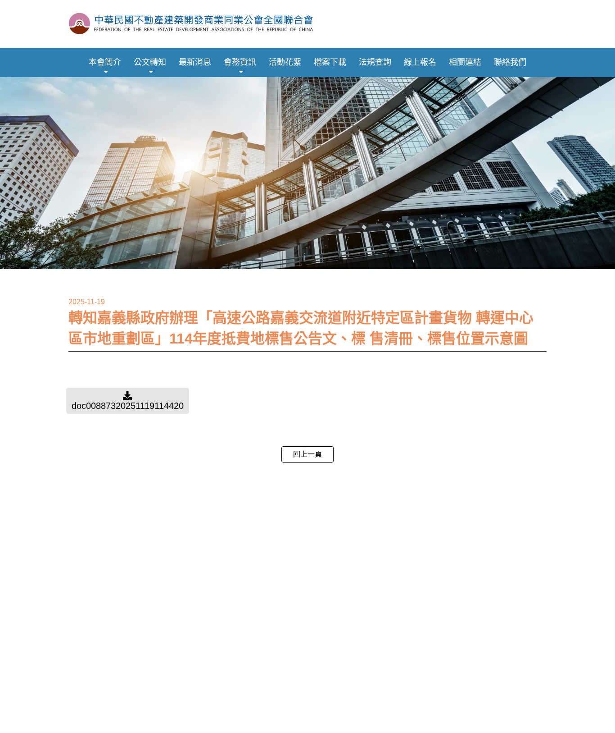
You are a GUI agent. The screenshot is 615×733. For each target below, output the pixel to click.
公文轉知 (150, 62)
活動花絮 (285, 62)
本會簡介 (105, 62)
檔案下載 (330, 62)
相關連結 (465, 62)
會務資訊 (240, 62)
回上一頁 (307, 454)
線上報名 (420, 62)
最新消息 (195, 62)
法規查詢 (375, 62)
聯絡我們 (510, 62)
